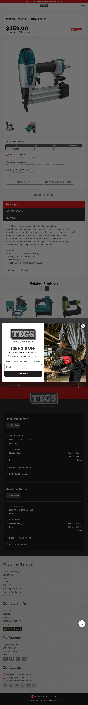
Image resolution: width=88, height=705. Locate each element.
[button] (81, 623)
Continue (23, 373)
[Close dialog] (83, 326)
